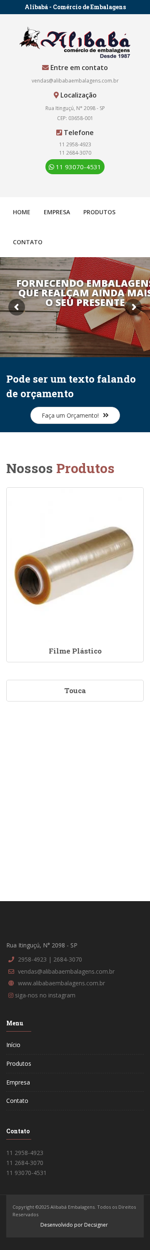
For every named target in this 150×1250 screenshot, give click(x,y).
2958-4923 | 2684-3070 (50, 959)
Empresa (57, 212)
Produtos (99, 212)
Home (21, 212)
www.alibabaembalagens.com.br (61, 983)
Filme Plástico (75, 651)
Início (13, 1045)
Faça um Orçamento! (70, 415)
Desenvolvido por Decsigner (74, 1224)
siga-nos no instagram (45, 995)
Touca (75, 690)
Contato (27, 242)
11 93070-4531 (77, 167)
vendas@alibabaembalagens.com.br (75, 80)
